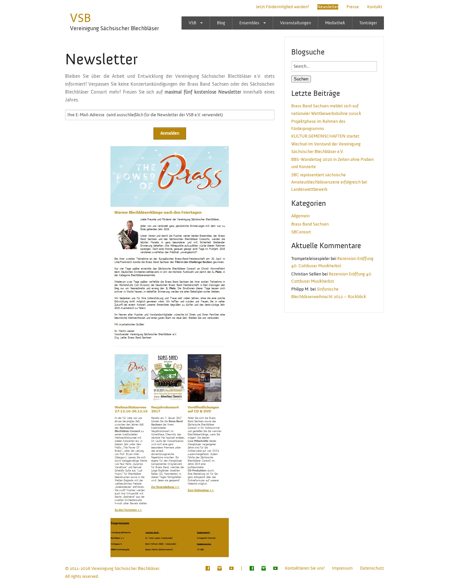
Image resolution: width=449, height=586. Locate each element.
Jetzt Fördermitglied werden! (282, 7)
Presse (352, 7)
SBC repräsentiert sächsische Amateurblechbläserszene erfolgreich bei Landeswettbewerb (329, 182)
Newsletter (327, 7)
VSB (80, 18)
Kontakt (374, 7)
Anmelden (169, 133)
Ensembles (249, 23)
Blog (221, 23)
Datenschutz (372, 568)
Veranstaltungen (295, 23)
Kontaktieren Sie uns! (305, 568)
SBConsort (301, 232)
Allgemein (300, 216)
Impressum (342, 568)
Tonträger (368, 23)
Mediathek (335, 23)
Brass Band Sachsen (310, 224)
